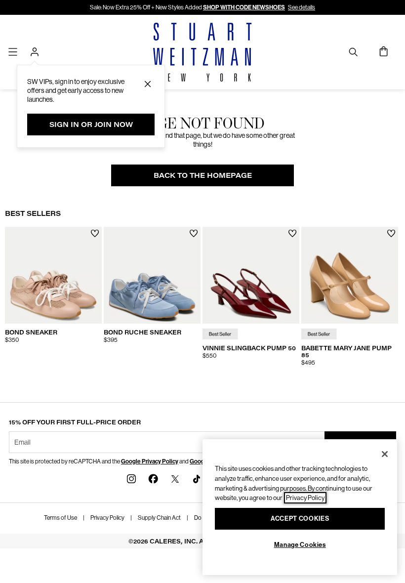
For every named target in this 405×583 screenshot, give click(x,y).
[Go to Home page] (202, 52)
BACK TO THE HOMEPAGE (203, 175)
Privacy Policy (107, 517)
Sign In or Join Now (91, 124)
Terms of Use (60, 517)
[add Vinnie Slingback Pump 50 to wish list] (292, 233)
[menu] (13, 51)
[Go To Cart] (384, 52)
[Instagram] (131, 478)
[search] (353, 51)
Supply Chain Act (159, 517)
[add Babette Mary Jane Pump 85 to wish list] (391, 233)
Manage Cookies (300, 544)
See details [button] (301, 7)
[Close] (385, 454)
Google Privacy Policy (149, 461)
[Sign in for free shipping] (34, 52)
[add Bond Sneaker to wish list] (95, 233)
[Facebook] (153, 478)
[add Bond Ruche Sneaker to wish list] (194, 233)
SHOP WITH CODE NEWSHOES (244, 7)
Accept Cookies (300, 518)
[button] (148, 84)
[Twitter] (175, 478)
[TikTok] (196, 478)
